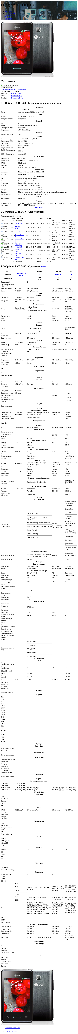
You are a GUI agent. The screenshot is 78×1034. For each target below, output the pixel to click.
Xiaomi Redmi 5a (18, 227)
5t (39, 274)
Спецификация (10, 13)
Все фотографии (7, 87)
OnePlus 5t (18, 223)
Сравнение (8, 19)
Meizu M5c (18, 247)
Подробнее (39, 207)
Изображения (9, 15)
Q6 (71, 274)
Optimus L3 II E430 (21, 274)
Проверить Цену (17, 93)
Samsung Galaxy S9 (18, 244)
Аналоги (8, 17)
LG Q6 (17, 232)
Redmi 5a (58, 274)
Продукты (4, 89)
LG (25, 89)
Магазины (8, 11)
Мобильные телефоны (16, 89)
